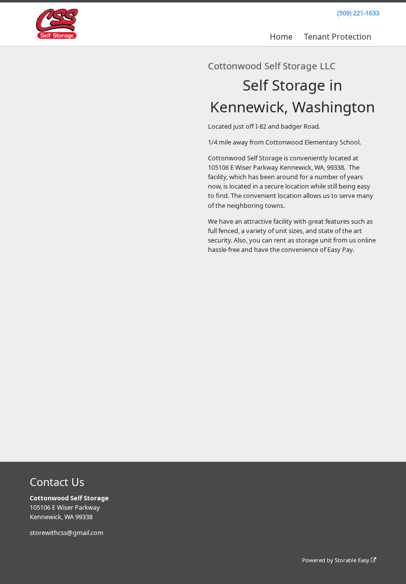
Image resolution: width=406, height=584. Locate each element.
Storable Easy (353, 560)
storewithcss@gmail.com (66, 532)
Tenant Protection (337, 36)
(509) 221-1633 (358, 12)
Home (281, 36)
